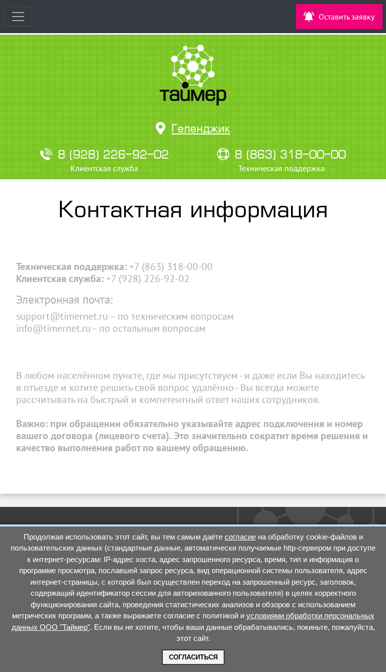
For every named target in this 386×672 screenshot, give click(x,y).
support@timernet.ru (62, 316)
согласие (240, 536)
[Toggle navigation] (18, 17)
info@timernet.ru (53, 328)
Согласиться (193, 657)
